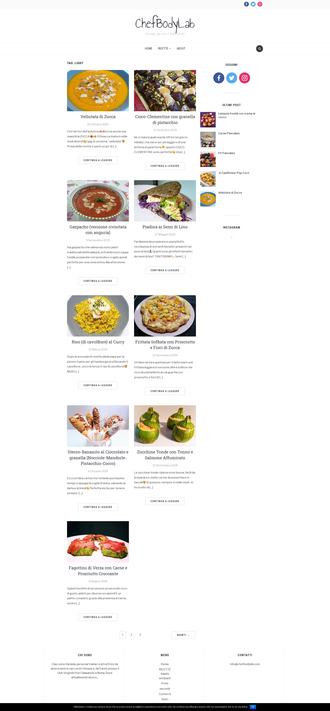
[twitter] (231, 77)
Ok (253, 707)
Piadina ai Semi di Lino (165, 227)
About (181, 48)
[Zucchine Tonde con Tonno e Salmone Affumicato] (165, 425)
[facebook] (218, 77)
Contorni (165, 694)
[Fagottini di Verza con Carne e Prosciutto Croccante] (98, 541)
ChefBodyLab (165, 23)
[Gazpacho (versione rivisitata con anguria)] (98, 200)
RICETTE (163, 48)
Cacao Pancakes (229, 133)
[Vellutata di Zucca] (98, 90)
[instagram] (244, 77)
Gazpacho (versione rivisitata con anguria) (98, 229)
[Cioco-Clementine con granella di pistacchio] (165, 90)
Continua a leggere (98, 160)
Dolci (165, 699)
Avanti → (183, 635)
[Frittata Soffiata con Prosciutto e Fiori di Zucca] (165, 315)
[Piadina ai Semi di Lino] (165, 200)
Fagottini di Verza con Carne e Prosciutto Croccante (98, 570)
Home (148, 48)
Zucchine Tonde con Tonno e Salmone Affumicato (165, 454)
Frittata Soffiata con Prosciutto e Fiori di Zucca (165, 344)
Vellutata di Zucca (98, 116)
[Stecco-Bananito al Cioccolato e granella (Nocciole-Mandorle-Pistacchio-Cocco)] (98, 425)
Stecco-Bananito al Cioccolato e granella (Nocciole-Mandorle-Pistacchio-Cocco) (98, 457)
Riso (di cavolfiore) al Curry (98, 342)
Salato (165, 673)
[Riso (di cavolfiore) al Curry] (98, 315)
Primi (164, 683)
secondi (165, 688)
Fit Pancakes (226, 153)
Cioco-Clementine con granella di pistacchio (165, 119)
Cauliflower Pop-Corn (235, 173)
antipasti (165, 678)
